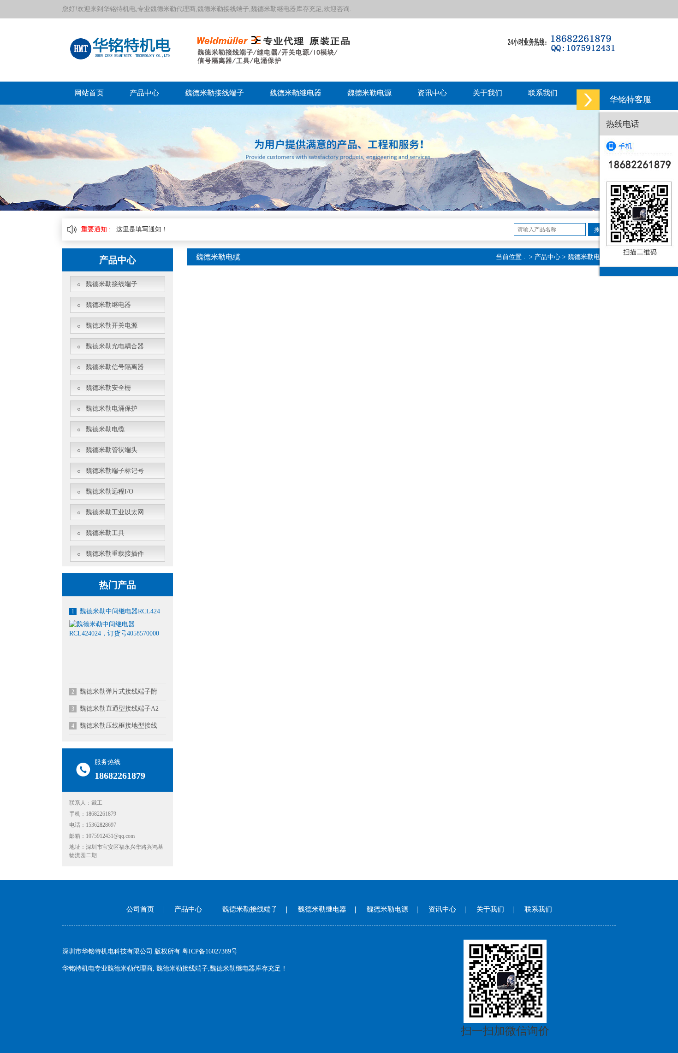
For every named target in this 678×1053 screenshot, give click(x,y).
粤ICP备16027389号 (210, 951)
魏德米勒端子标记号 (115, 470)
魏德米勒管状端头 (111, 450)
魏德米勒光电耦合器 (115, 346)
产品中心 (144, 93)
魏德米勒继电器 (295, 93)
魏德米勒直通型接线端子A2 (115, 708)
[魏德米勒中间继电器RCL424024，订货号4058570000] (117, 628)
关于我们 (487, 93)
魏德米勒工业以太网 (115, 512)
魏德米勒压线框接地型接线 (114, 725)
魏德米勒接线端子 (214, 93)
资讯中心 (432, 93)
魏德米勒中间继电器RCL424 (115, 611)
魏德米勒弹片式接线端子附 (114, 691)
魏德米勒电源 (369, 93)
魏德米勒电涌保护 (111, 408)
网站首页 (89, 93)
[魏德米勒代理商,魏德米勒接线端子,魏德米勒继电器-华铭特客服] (588, 99)
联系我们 (543, 93)
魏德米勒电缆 (105, 429)
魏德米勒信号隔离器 (115, 367)
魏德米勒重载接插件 (115, 553)
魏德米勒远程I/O (109, 491)
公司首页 (140, 909)
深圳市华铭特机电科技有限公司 (107, 951)
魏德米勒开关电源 (111, 325)
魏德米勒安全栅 (108, 387)
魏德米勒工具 (105, 532)
